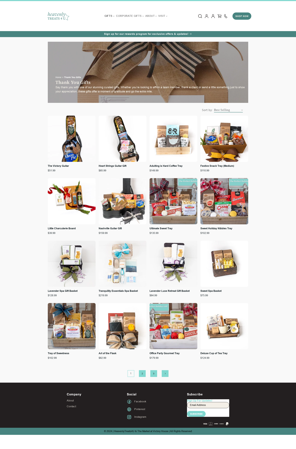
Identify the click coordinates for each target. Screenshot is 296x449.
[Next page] (165, 373)
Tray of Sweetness (58, 353)
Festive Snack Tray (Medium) (217, 166)
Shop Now (242, 16)
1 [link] (131, 373)
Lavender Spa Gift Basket (63, 291)
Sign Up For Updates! (199, 400)
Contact (71, 406)
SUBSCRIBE (196, 414)
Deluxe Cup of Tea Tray (214, 353)
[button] (108, 16)
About (70, 400)
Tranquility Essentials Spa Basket (118, 291)
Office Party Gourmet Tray (165, 353)
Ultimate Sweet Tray (161, 228)
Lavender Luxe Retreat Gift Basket (170, 291)
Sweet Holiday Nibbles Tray (216, 228)
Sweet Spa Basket (211, 291)
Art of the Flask (107, 353)
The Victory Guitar (58, 166)
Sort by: (207, 110)
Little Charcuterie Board (62, 228)
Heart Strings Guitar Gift (112, 166)
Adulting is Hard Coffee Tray (166, 166)
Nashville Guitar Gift (110, 228)
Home (58, 77)
